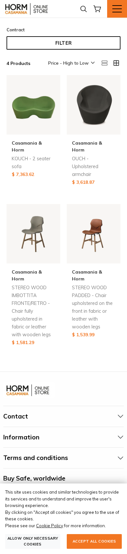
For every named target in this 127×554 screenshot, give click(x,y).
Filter (63, 43)
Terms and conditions (35, 458)
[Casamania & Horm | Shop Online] (27, 8)
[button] (71, 63)
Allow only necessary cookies (32, 541)
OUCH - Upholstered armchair (85, 166)
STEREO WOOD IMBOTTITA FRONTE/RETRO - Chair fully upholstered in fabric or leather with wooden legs (31, 311)
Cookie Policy (49, 525)
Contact (15, 416)
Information (21, 437)
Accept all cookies (94, 541)
